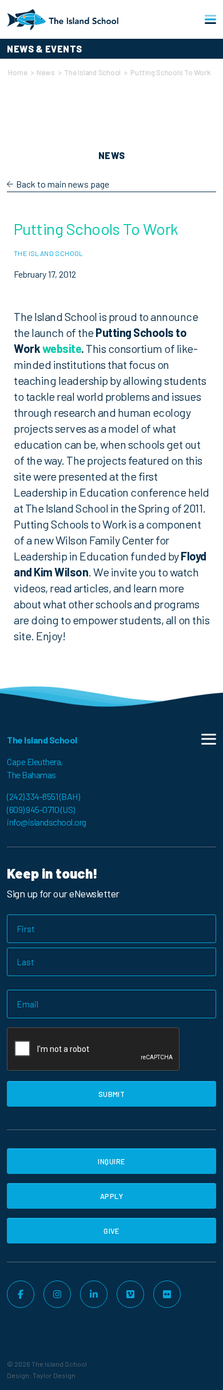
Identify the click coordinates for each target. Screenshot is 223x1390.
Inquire (111, 1161)
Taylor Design (54, 1375)
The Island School (92, 72)
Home (17, 72)
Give (111, 1230)
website (62, 348)
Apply (111, 1196)
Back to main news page (62, 183)
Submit (111, 1094)
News (45, 72)
